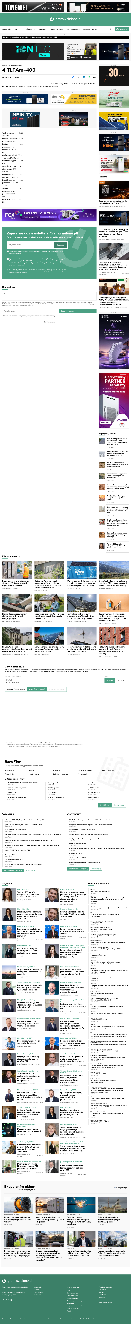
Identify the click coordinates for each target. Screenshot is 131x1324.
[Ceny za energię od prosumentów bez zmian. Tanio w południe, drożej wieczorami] (49, 636)
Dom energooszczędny (74, 1301)
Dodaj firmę (104, 805)
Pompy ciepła (82, 774)
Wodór (69, 1311)
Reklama (101, 1297)
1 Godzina (120, 680)
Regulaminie (10, 272)
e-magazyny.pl (28, 1190)
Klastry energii (34, 774)
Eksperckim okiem (90, 29)
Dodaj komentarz (67, 311)
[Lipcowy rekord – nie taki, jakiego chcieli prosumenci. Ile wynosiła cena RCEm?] (49, 603)
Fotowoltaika (9, 774)
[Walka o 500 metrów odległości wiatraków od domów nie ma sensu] (102, 548)
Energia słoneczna (72, 1293)
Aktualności (6, 29)
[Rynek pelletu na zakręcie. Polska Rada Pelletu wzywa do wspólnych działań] (102, 466)
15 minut (110, 680)
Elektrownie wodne (84, 770)
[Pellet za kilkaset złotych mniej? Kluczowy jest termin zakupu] (102, 499)
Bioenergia (70, 1303)
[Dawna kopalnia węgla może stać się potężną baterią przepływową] (102, 477)
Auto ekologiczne (72, 1298)
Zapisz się (60, 245)
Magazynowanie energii (74, 1306)
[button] (110, 29)
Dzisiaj (37, 689)
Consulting (57, 770)
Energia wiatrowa (108, 770)
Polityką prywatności (59, 302)
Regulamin (28, 302)
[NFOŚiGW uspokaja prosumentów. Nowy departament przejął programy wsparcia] (17, 636)
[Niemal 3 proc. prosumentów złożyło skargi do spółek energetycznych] (17, 603)
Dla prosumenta (57, 29)
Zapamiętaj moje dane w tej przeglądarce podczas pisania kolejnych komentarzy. (29, 316)
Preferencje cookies (105, 1302)
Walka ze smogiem (73, 1308)
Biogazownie (9, 770)
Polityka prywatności (105, 1287)
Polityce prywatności (22, 272)
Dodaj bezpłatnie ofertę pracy (78, 869)
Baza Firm (18, 29)
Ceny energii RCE (73, 29)
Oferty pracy (30, 29)
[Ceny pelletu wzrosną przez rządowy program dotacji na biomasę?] (102, 536)
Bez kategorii (17, 65)
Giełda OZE (43, 29)
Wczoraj (16, 689)
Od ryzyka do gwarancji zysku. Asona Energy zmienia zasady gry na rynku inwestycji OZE (30, 37)
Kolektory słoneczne (60, 774)
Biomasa (32, 770)
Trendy (69, 1290)
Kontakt (101, 1292)
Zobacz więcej (119, 805)
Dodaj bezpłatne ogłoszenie (13, 870)
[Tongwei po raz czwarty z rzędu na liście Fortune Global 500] (114, 190)
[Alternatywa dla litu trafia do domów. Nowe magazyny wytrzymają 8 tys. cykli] (102, 455)
